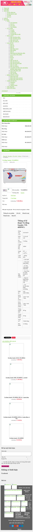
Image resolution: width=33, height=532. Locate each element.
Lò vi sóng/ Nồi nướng (16, 54)
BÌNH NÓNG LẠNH (12, 75)
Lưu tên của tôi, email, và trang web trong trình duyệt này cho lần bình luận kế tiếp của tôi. (15, 462)
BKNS (19, 529)
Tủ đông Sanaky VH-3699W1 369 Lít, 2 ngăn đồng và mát (16, 418)
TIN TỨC (6, 11)
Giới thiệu (6, 9)
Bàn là (12, 44)
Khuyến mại (25, 213)
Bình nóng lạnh (14, 76)
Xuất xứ (4, 195)
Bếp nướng (13, 50)
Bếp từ (12, 51)
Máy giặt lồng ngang (15, 38)
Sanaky (22, 192)
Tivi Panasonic (19, 516)
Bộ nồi (12, 57)
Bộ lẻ (11, 56)
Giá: (3, 201)
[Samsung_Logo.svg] (10, 497)
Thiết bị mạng (13, 85)
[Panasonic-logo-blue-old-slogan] (13, 492)
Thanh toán (6, 215)
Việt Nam (13, 195)
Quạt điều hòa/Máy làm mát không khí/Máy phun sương (19, 68)
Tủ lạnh (9, 15)
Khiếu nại (4, 139)
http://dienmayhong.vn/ (19, 520)
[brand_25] (24, 503)
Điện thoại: (4, 126)
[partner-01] (7, 486)
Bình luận (12, 162)
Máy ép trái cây (14, 60)
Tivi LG (9, 16)
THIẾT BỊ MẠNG (12, 81)
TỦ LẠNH (10, 28)
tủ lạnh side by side (12, 14)
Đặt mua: (4, 204)
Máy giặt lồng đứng (15, 37)
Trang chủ (6, 8)
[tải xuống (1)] (21, 497)
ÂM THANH (10, 86)
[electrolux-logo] (9, 514)
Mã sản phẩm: (15, 190)
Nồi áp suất (13, 72)
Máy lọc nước (13, 64)
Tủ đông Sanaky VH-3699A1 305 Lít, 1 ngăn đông (16, 397)
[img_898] (7, 509)
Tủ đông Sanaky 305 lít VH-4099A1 (16, 358)
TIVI (8, 21)
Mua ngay (14, 204)
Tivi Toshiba (13, 27)
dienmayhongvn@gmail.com (22, 517)
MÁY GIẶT (10, 35)
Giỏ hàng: (4, 91)
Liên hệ (6, 18)
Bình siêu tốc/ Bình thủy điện (17, 53)
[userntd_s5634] (15, 509)
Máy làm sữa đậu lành (15, 63)
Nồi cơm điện (13, 73)
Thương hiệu (15, 192)
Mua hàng (4, 128)
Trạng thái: (5, 198)
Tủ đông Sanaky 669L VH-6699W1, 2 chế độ (16, 377)
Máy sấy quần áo (14, 41)
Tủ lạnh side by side (15, 34)
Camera (12, 83)
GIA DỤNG (10, 43)
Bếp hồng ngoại (14, 48)
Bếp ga (12, 47)
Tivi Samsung (13, 22)
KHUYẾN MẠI (11, 88)
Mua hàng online (6, 123)
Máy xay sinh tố (14, 66)
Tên (2, 457)
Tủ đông (12, 31)
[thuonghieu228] (16, 503)
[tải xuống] (7, 503)
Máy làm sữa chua (15, 62)
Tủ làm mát (13, 32)
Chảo (11, 59)
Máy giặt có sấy (14, 40)
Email (2, 458)
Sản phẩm (6, 19)
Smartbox (12, 82)
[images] (14, 486)
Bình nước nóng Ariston (16, 78)
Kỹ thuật (4, 134)
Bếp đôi (12, 46)
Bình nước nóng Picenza (16, 79)
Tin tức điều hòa (11, 12)
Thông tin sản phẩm (8, 213)
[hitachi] (23, 509)
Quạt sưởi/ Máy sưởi (15, 70)
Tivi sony (12, 25)
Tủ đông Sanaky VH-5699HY (16, 438)
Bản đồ (14, 215)
